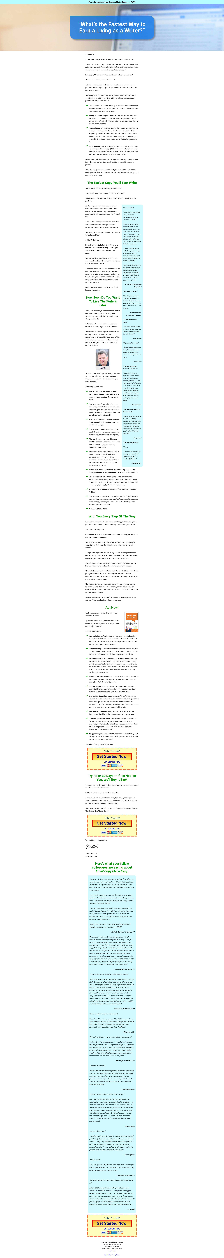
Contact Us (107, 1255)
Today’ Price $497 (112, 751)
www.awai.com (112, 1251)
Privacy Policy (116, 1255)
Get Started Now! (112, 756)
